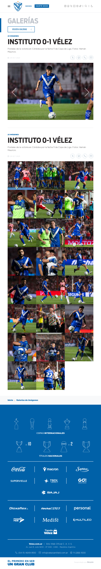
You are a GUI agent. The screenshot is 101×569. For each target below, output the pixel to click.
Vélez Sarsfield (18, 6)
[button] (72, 57)
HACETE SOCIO (42, 6)
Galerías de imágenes (27, 400)
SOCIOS (28, 6)
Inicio (10, 400)
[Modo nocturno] (90, 6)
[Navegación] (9, 6)
